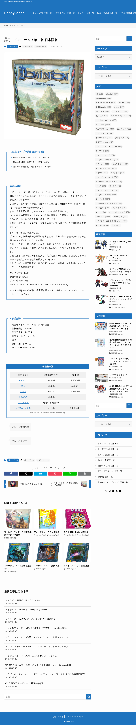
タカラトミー (120, 164)
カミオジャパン (104, 133)
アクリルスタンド (121, 116)
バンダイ (115, 186)
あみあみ (23, 397)
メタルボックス (23, 408)
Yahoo (23, 391)
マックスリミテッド (119, 212)
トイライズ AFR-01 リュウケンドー (22, 602)
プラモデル (102, 208)
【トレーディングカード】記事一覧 (112, 482)
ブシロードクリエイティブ (109, 203)
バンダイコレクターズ (107, 190)
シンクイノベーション (107, 160)
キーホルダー (104, 138)
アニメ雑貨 (103, 125)
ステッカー (102, 164)
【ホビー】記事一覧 (106, 460)
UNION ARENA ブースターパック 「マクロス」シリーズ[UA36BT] (38, 666)
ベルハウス (119, 208)
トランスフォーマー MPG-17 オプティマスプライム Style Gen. (36, 629)
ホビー (101, 212)
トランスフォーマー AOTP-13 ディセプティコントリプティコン (36, 638)
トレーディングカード (107, 177)
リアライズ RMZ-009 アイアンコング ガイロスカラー (31, 620)
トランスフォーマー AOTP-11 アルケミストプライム (31, 657)
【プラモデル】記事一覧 (107, 449)
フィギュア (103, 199)
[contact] (120, 491)
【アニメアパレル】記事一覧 (109, 471)
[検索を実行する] (88, 697)
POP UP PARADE (105, 103)
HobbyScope (14, 13)
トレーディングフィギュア (109, 182)
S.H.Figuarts (103, 107)
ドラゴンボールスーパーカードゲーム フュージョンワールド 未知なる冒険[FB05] (45, 675)
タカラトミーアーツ (106, 168)
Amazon (23, 380)
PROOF (124, 103)
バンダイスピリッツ (106, 195)
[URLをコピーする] (84, 474)
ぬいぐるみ (102, 111)
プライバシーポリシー (75, 717)
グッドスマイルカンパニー (109, 146)
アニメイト (23, 402)
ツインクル (117, 173)
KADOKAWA (103, 98)
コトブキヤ (102, 151)
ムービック (103, 217)
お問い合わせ (57, 717)
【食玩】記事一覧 (105, 477)
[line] (113, 491)
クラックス (122, 138)
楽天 (23, 386)
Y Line (119, 107)
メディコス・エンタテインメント (111, 221)
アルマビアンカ (105, 129)
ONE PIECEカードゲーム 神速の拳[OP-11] (26, 685)
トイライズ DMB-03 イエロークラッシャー (26, 611)
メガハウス (120, 217)
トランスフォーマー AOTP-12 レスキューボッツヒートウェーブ (36, 648)
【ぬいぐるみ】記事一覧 (107, 466)
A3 (99, 94)
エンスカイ (124, 129)
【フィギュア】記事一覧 (107, 443)
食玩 (116, 225)
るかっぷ (102, 116)
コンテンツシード (105, 155)
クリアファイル (104, 142)
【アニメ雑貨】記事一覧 (107, 455)
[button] (11, 474)
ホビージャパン (40, 46)
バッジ (101, 186)
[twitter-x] (106, 491)
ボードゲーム (12, 46)
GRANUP (112, 94)
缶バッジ (102, 225)
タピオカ (102, 173)
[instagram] (109, 491)
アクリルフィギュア (106, 120)
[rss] (116, 491)
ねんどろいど (120, 111)
